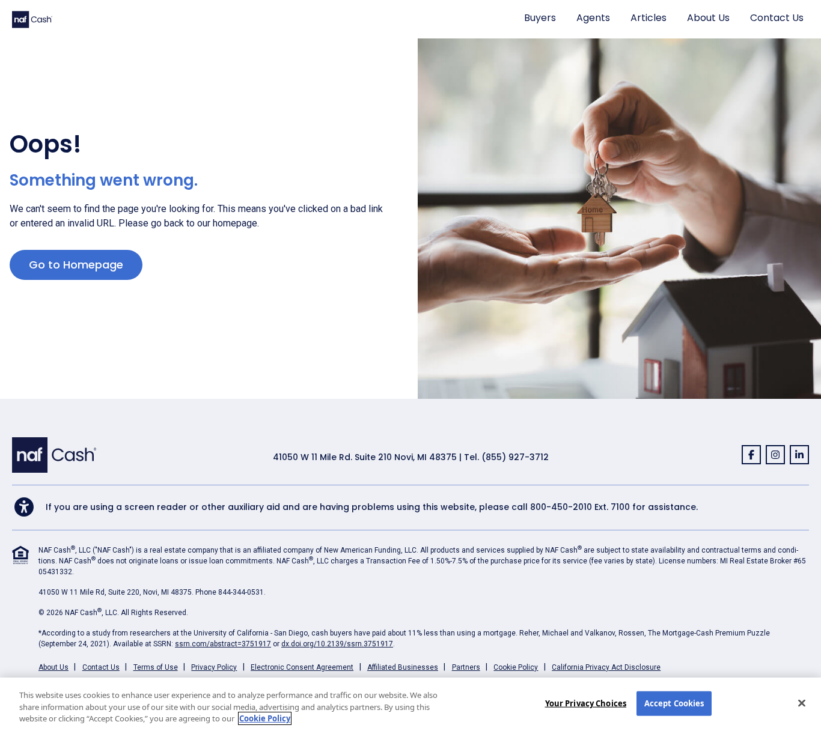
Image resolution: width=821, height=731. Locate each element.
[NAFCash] (54, 454)
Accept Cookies (674, 702)
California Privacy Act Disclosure (606, 667)
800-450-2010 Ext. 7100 (580, 507)
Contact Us (777, 18)
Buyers (540, 18)
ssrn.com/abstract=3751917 (223, 644)
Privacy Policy (214, 667)
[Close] (802, 703)
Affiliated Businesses (402, 667)
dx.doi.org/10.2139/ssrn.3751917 (337, 644)
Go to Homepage (76, 264)
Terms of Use (155, 667)
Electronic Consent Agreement (302, 667)
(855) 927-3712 (515, 457)
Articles (648, 18)
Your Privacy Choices (586, 702)
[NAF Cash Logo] (32, 19)
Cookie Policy (515, 667)
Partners (466, 667)
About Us (708, 18)
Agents (593, 18)
